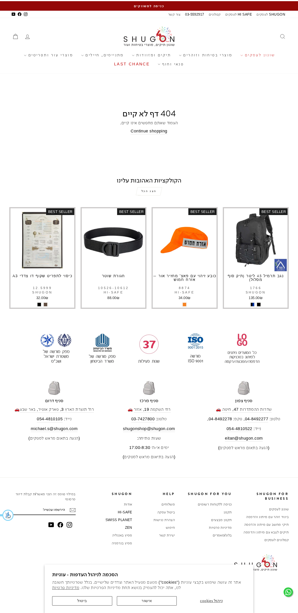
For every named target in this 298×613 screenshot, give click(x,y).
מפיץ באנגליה (122, 535)
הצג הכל (149, 191)
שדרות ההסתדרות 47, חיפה (247, 409)
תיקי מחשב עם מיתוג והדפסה (266, 524)
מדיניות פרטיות (65, 587)
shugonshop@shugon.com (149, 428)
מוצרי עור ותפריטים (49, 55)
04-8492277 (256, 419)
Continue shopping (149, 131)
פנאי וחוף (172, 64)
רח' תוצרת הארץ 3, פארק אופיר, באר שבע (57, 409)
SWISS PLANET (118, 520)
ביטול (82, 601)
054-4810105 (50, 419)
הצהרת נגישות (164, 520)
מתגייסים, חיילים (104, 55)
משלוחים (168, 504)
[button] (7, 515)
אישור (147, 601)
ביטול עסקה (166, 512)
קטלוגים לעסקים (276, 540)
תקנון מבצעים (221, 520)
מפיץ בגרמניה (122, 543)
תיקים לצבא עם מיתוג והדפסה (266, 532)
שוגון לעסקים (259, 55)
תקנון (228, 512)
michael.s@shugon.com (54, 428)
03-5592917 (194, 14)
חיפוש (170, 527)
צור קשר (174, 14)
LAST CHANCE (132, 64)
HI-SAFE (125, 512)
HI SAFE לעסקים (238, 14)
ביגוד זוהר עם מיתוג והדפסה (267, 517)
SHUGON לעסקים (271, 14)
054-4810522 (239, 428)
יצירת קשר (167, 535)
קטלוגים (215, 14)
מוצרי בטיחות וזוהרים (206, 55)
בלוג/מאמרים (222, 535)
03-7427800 (143, 419)
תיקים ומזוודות (152, 55)
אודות (128, 504)
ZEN (128, 527)
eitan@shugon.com (244, 438)
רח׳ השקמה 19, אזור (152, 409)
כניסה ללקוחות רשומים (215, 504)
